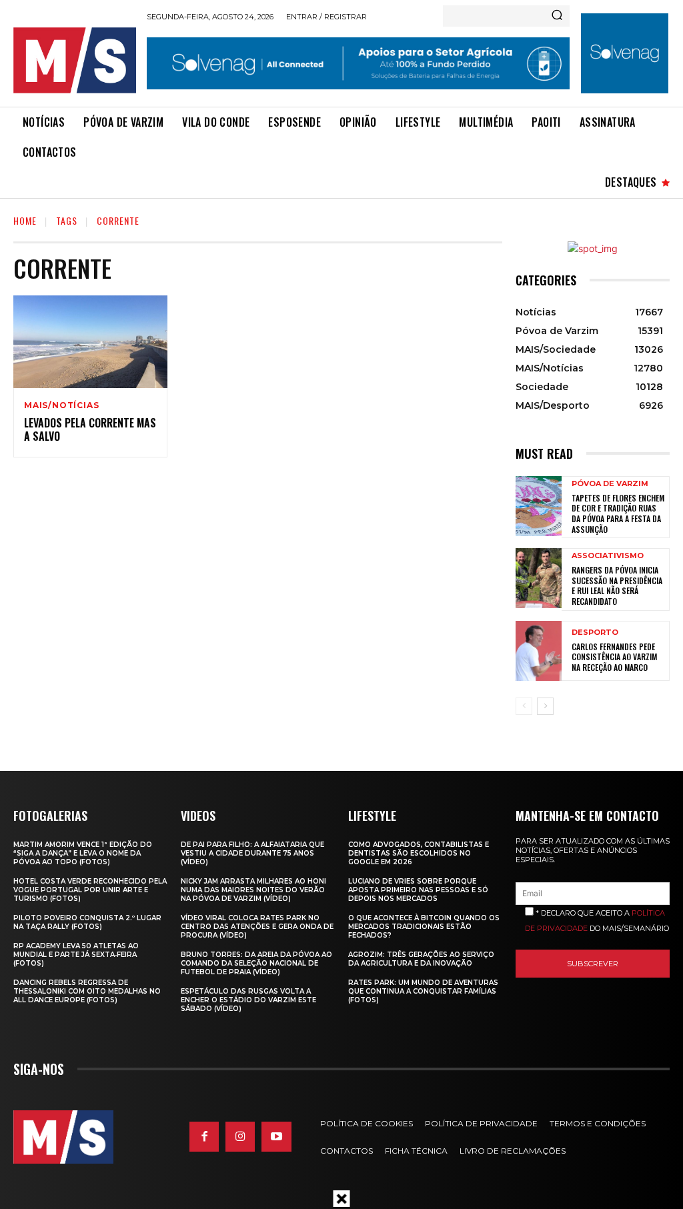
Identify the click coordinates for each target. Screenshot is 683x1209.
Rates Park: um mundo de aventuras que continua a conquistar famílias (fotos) (423, 991)
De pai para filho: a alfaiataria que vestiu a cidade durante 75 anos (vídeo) (252, 853)
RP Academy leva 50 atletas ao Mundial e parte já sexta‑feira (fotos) (76, 955)
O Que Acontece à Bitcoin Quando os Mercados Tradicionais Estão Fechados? (424, 927)
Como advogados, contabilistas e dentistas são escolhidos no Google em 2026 (418, 853)
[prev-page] (524, 706)
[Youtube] (276, 1136)
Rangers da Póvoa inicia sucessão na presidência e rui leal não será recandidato (617, 585)
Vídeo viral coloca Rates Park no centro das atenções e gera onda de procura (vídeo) (257, 927)
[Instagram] (240, 1136)
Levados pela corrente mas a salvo (90, 430)
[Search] (557, 16)
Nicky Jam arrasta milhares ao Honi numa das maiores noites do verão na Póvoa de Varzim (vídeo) (253, 890)
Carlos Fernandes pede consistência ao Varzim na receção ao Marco (614, 657)
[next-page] (545, 706)
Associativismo (608, 555)
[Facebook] (204, 1136)
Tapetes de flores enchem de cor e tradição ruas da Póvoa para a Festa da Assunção (618, 513)
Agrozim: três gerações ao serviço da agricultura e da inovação (421, 959)
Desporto (595, 632)
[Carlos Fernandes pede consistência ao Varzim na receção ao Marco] (539, 651)
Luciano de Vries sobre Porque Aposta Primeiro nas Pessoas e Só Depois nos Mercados (418, 890)
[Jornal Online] (74, 60)
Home (25, 220)
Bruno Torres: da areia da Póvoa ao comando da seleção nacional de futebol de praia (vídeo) (256, 963)
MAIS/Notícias (61, 405)
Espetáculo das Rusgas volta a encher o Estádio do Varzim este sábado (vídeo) (248, 1000)
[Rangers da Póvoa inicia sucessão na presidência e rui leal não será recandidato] (539, 578)
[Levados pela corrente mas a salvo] (90, 341)
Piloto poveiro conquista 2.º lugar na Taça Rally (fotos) (87, 922)
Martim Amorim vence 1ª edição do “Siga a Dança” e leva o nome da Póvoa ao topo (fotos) (82, 853)
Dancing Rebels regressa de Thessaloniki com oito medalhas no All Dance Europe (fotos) (87, 991)
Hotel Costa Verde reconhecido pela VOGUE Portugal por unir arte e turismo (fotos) (90, 890)
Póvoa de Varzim (610, 483)
